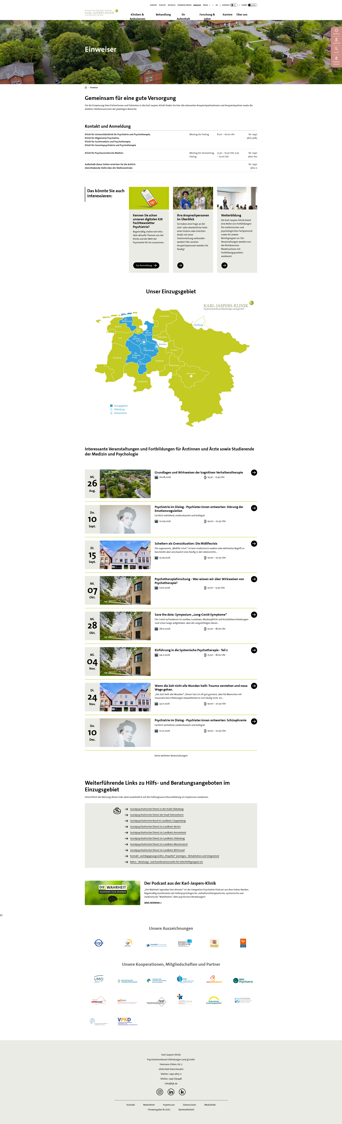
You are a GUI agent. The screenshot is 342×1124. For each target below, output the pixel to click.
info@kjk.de (171, 1083)
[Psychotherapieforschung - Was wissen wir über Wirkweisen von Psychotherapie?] (125, 590)
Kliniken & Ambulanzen (137, 16)
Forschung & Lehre (207, 16)
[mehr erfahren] (180, 265)
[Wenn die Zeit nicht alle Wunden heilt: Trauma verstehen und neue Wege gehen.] (125, 697)
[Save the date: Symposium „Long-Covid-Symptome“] (125, 626)
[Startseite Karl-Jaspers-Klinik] (103, 14)
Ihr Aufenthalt (183, 16)
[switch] (230, 5)
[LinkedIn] (171, 1092)
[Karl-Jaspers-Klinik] (86, 87)
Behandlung (163, 14)
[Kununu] (182, 1092)
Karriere (227, 14)
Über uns (241, 14)
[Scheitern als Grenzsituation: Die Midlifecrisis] (125, 555)
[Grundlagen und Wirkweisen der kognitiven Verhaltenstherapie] (125, 484)
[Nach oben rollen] (336, 1118)
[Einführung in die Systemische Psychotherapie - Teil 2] (125, 661)
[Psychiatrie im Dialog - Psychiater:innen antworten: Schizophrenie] (125, 732)
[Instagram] (159, 1092)
